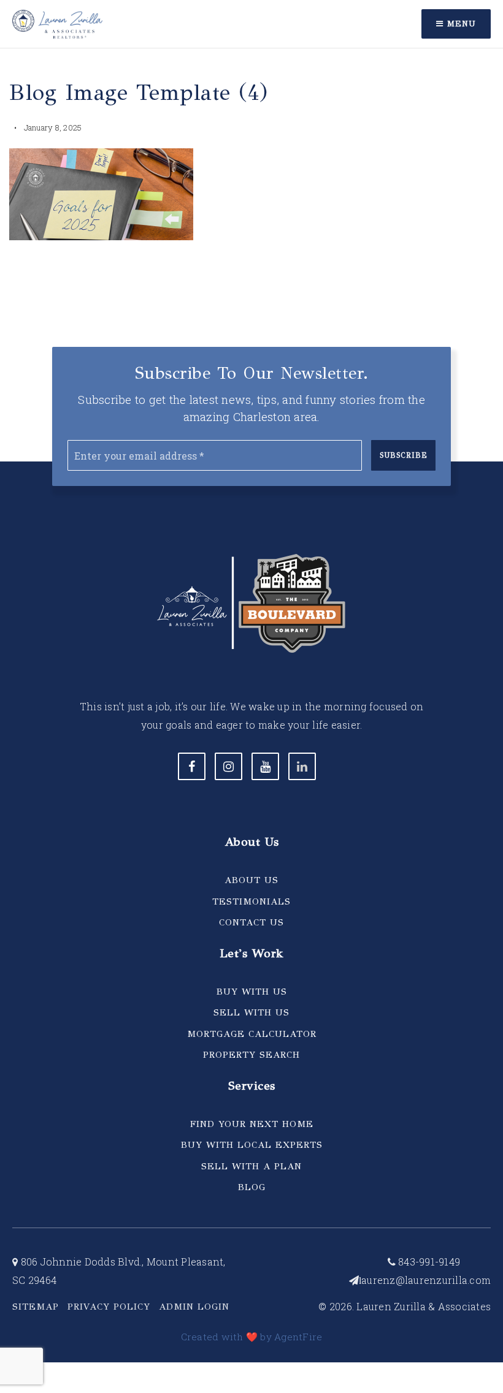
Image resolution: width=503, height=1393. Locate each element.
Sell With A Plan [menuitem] (251, 1166)
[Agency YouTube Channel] (265, 766)
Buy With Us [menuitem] (252, 991)
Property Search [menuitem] (251, 1054)
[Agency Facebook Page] (191, 766)
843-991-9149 (428, 1261)
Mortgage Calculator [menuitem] (252, 1033)
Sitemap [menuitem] (35, 1306)
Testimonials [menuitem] (251, 901)
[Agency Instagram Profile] (228, 766)
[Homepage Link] (57, 22)
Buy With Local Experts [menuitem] (252, 1144)
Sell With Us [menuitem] (251, 1012)
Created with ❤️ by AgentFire (252, 1336)
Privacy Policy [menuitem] (108, 1306)
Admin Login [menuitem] (194, 1306)
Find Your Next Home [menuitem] (251, 1123)
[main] (251, 143)
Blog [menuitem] (252, 1187)
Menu (459, 24)
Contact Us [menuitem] (251, 922)
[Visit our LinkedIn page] (302, 766)
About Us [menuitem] (251, 880)
